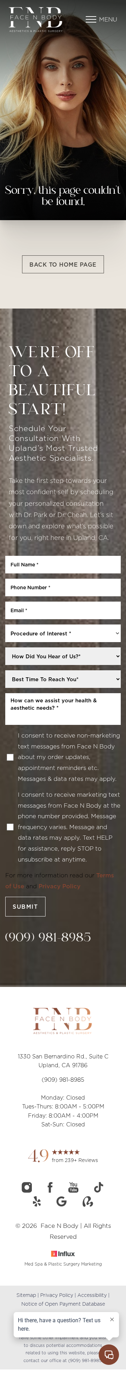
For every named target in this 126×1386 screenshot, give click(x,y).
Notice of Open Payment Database (63, 1303)
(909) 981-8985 (48, 938)
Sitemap (26, 1295)
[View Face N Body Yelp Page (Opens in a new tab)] (38, 1204)
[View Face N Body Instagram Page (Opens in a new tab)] (28, 1190)
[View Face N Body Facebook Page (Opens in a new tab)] (51, 1190)
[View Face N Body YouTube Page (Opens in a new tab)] (74, 1190)
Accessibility (92, 1295)
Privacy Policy (59, 886)
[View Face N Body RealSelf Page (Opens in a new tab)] (88, 1204)
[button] (91, 19)
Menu (108, 19)
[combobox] (63, 633)
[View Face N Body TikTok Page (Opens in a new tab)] (99, 1190)
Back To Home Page (62, 264)
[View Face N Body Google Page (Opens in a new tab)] (62, 1204)
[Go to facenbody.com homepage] (36, 19)
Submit (25, 906)
